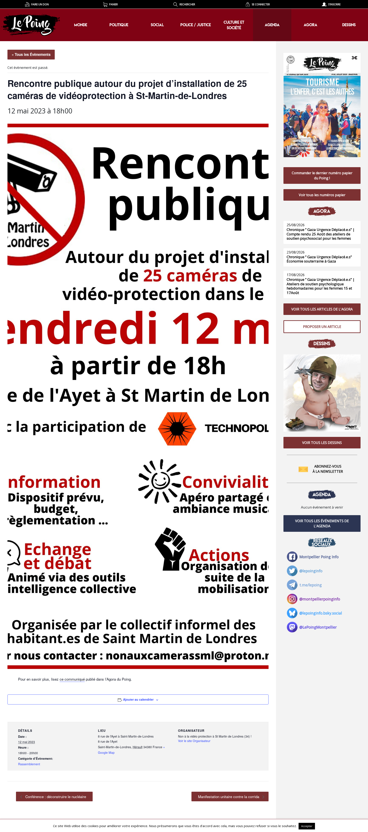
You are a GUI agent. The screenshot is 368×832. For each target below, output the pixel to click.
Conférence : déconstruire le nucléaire (55, 796)
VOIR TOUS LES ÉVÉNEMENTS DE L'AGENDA (322, 523)
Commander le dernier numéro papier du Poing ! (322, 175)
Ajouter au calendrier (138, 699)
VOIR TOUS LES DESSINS (322, 442)
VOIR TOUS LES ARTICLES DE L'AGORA (322, 309)
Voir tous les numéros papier (322, 195)
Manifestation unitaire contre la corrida (229, 796)
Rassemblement (29, 764)
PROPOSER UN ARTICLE (322, 326)
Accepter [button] (306, 826)
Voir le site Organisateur (194, 741)
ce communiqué (72, 679)
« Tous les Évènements (31, 54)
